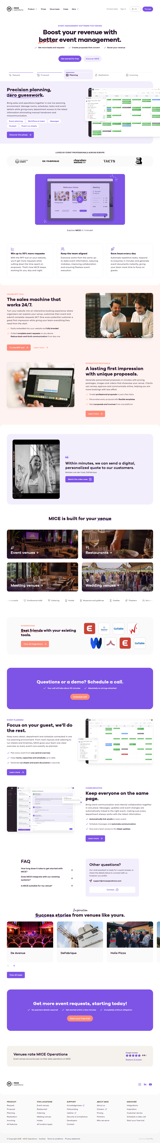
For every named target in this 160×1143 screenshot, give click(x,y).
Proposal (11, 1107)
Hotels (40, 1118)
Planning (11, 1111)
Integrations (132, 1103)
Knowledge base (74, 1103)
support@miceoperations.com (107, 879)
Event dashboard (17, 118)
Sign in (123, 9)
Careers (100, 1107)
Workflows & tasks (38, 118)
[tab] (21, 74)
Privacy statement (72, 1137)
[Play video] (80, 197)
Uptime (70, 1111)
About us (101, 1103)
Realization (12, 1115)
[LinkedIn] (145, 1082)
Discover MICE (92, 59)
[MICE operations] (15, 9)
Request (10, 1103)
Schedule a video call (136, 1115)
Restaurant (42, 1107)
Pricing (100, 1111)
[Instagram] (139, 1082)
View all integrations (33, 642)
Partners (101, 1115)
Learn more (39, 345)
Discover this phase (18, 132)
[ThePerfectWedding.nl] (119, 627)
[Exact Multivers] (96, 641)
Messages (13, 123)
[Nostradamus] (133, 627)
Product (31, 9)
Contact (110, 888)
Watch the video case (77, 477)
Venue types (55, 9)
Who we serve (103, 1118)
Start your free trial (80, 1016)
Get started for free (70, 59)
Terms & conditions (55, 1137)
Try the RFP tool (16, 345)
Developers (72, 1118)
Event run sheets (30, 123)
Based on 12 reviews (134, 1058)
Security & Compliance (77, 1115)
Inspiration (132, 1107)
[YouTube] (150, 1082)
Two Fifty (149, 1137)
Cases (65, 9)
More (74, 9)
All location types (44, 1122)
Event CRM (57, 118)
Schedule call (80, 695)
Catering (41, 1111)
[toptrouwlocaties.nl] (140, 641)
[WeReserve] (125, 641)
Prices (43, 9)
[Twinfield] (111, 641)
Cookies (42, 1137)
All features (12, 1122)
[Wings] (104, 627)
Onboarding (72, 1107)
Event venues (43, 1103)
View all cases (15, 973)
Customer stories (134, 1111)
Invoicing (11, 1118)
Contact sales (112, 9)
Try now (148, 9)
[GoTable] (89, 627)
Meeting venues (44, 1115)
